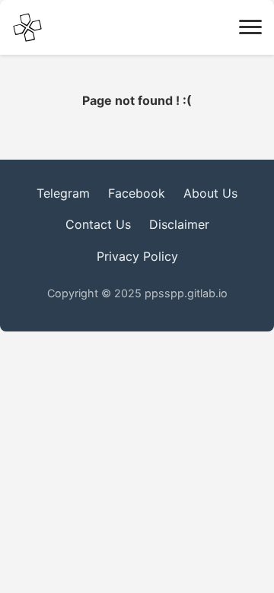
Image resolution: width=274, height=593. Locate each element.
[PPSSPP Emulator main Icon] (27, 27)
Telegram (63, 193)
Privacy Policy (137, 256)
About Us (210, 193)
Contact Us (98, 224)
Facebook (136, 193)
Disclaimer (179, 224)
